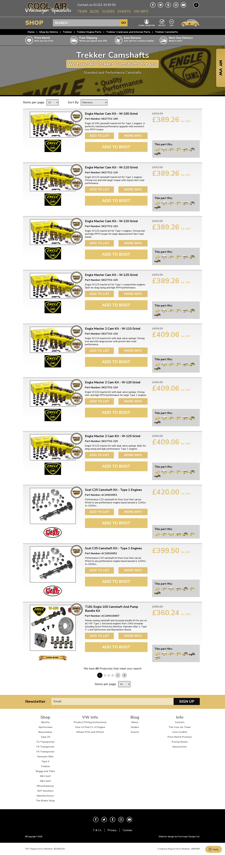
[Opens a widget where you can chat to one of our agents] (213, 849)
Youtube (183, 5)
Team (82, 11)
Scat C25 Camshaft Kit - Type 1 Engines (113, 490)
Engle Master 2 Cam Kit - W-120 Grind (112, 382)
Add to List (99, 136)
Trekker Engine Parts (89, 32)
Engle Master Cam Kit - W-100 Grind (111, 114)
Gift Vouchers (45, 791)
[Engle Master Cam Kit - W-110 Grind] (52, 178)
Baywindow (45, 732)
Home (31, 32)
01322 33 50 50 (104, 5)
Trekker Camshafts (166, 32)
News (134, 722)
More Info (133, 136)
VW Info (141, 11)
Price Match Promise (180, 737)
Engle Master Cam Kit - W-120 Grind (111, 221)
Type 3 (45, 761)
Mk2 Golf (45, 781)
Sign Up (186, 701)
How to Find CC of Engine (90, 727)
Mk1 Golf (45, 776)
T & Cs (97, 830)
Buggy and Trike (45, 771)
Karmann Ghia (45, 756)
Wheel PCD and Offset (90, 732)
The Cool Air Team (180, 727)
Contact (179, 722)
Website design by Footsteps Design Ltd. (179, 836)
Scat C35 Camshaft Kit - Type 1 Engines (113, 548)
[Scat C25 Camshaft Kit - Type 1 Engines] (52, 506)
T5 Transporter (45, 746)
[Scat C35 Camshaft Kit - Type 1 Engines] (52, 564)
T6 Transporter (45, 751)
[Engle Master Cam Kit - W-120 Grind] (52, 232)
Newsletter (35, 701)
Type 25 (45, 737)
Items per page (33, 102)
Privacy (112, 830)
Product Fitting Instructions (90, 722)
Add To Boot (116, 147)
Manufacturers (45, 795)
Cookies (127, 830)
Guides (108, 11)
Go (123, 23)
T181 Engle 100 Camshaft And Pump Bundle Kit (111, 609)
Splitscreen (45, 727)
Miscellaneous (45, 786)
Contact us (84, 5)
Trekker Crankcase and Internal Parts (128, 32)
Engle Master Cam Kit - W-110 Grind (111, 167)
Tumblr (168, 5)
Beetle (45, 722)
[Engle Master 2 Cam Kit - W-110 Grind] (52, 340)
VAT (172, 25)
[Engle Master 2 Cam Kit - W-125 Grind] (52, 447)
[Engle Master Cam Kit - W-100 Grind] (52, 124)
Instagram (175, 5)
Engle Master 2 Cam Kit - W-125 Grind (112, 436)
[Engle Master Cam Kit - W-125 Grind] (52, 286)
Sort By (73, 102)
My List (162, 25)
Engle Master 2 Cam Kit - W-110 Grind (112, 329)
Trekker (67, 32)
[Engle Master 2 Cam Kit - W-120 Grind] (52, 393)
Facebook (153, 5)
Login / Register (146, 25)
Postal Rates (180, 742)
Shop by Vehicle (48, 32)
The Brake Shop (45, 800)
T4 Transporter (45, 742)
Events (124, 11)
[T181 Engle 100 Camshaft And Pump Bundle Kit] (52, 628)
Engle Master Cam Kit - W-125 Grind (111, 275)
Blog (94, 11)
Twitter (160, 5)
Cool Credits (179, 732)
